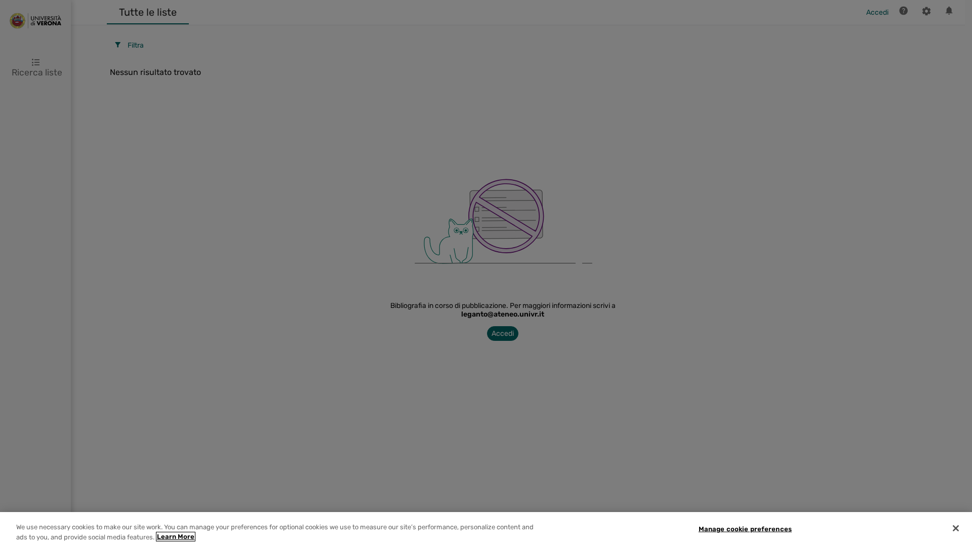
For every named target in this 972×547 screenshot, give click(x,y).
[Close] (956, 528)
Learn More (175, 536)
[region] (486, 529)
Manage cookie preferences (745, 529)
